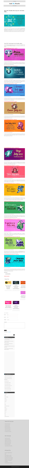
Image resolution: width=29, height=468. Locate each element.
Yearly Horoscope (7, 416)
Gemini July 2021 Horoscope (8, 83)
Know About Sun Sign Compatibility (9, 457)
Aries (5, 395)
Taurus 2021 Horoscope (7, 427)
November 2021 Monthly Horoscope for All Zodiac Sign (24, 296)
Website (5, 319)
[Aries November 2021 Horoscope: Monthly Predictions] (23, 282)
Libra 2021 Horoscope (7, 426)
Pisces (5, 407)
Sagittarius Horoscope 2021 (8, 440)
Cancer (5, 398)
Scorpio (5, 410)
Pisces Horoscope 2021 (7, 444)
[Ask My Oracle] (14, 3)
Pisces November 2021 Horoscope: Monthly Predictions (8, 306)
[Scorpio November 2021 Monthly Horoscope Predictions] (8, 282)
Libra (5, 404)
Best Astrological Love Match (8, 455)
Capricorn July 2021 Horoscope (8, 218)
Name (5, 314)
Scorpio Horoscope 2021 (7, 439)
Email (5, 317)
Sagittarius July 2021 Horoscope (8, 201)
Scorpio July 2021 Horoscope (8, 183)
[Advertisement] (14, 37)
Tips (5, 413)
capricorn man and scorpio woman (9, 375)
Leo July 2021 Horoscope (7, 119)
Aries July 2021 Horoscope (7, 48)
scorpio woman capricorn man (8, 385)
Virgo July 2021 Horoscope (7, 147)
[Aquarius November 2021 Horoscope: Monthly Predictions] (16, 282)
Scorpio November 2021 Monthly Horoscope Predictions (8, 287)
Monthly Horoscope (6, 276)
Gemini (5, 401)
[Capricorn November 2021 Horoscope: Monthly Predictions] (16, 302)
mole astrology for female (8, 382)
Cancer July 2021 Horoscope (8, 101)
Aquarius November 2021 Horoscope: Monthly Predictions (16, 287)
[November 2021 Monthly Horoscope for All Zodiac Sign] (23, 292)
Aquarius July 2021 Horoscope (8, 236)
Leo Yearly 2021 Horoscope (8, 431)
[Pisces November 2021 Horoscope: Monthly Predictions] (8, 302)
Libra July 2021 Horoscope (7, 165)
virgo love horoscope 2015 (8, 388)
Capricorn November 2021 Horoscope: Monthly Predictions (16, 307)
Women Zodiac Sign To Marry (8, 456)
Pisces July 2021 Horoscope (8, 254)
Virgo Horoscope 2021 (7, 438)
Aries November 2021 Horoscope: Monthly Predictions (24, 286)
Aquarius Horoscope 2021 (8, 443)
